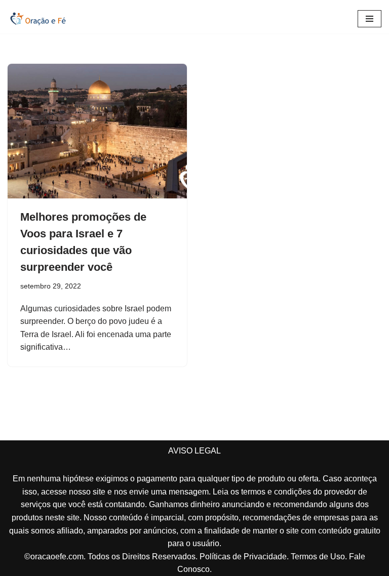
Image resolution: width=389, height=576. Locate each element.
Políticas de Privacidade (243, 556)
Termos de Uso (318, 556)
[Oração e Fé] (38, 18)
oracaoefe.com (57, 556)
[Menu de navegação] (369, 18)
